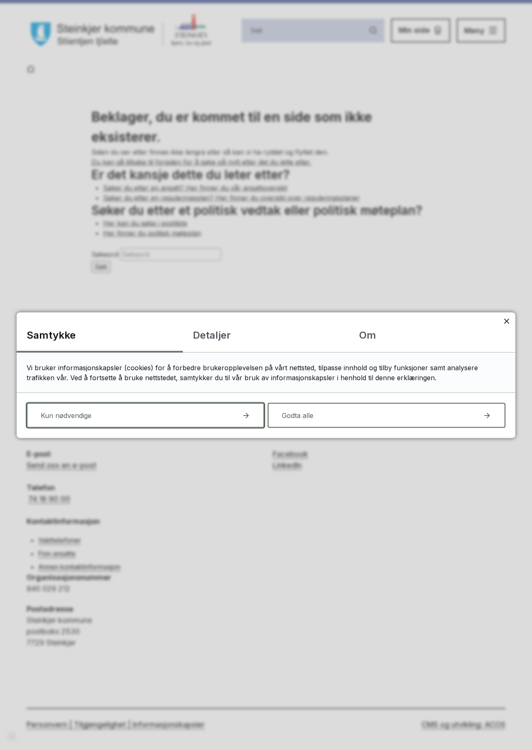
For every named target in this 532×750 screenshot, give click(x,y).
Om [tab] (367, 335)
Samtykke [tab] (51, 335)
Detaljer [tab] (212, 335)
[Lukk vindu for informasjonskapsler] (506, 321)
